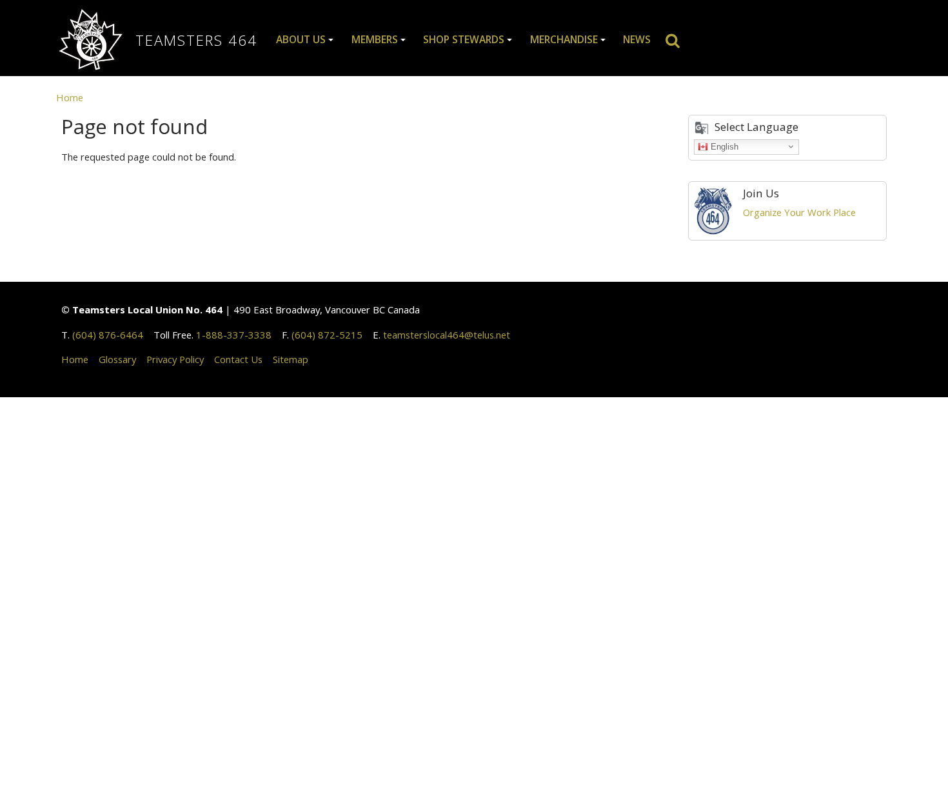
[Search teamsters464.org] (677, 40)
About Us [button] (301, 39)
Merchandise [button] (564, 39)
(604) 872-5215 (326, 334)
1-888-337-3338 (234, 334)
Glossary (117, 359)
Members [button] (374, 39)
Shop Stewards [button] (463, 39)
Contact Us (238, 359)
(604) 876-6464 (107, 334)
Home (69, 97)
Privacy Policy (175, 359)
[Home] (95, 40)
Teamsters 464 (196, 40)
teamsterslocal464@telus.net (446, 334)
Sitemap (290, 359)
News (637, 39)
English (723, 146)
